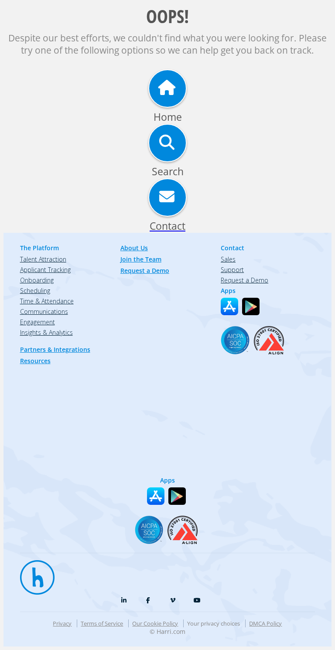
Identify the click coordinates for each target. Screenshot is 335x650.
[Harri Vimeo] (172, 600)
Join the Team (140, 259)
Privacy (62, 623)
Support (232, 269)
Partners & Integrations (55, 349)
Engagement (37, 322)
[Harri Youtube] (197, 600)
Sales (228, 259)
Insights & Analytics (46, 332)
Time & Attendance (47, 301)
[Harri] (33, 573)
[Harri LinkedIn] (124, 600)
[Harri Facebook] (148, 600)
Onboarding (37, 280)
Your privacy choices (213, 623)
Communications (44, 311)
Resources (35, 361)
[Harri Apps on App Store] (229, 306)
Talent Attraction (43, 259)
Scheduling (35, 290)
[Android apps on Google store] (251, 306)
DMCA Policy (265, 623)
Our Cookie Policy (155, 623)
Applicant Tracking (45, 269)
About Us (134, 248)
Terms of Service (102, 623)
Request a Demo (144, 270)
